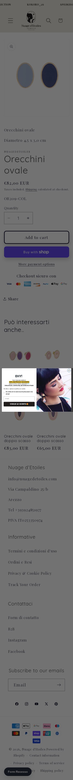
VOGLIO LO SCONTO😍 (19, 404)
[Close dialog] (68, 370)
